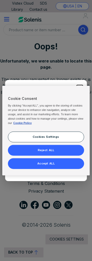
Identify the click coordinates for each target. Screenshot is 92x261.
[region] (46, 130)
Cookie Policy (22, 122)
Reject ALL (46, 150)
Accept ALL (46, 163)
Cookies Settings (46, 137)
